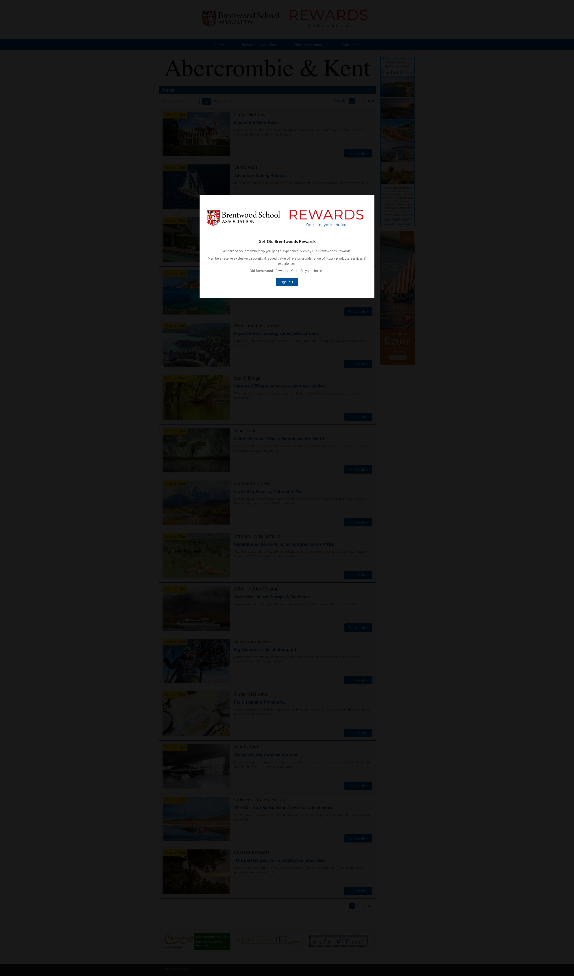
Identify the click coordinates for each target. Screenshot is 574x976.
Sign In (285, 282)
